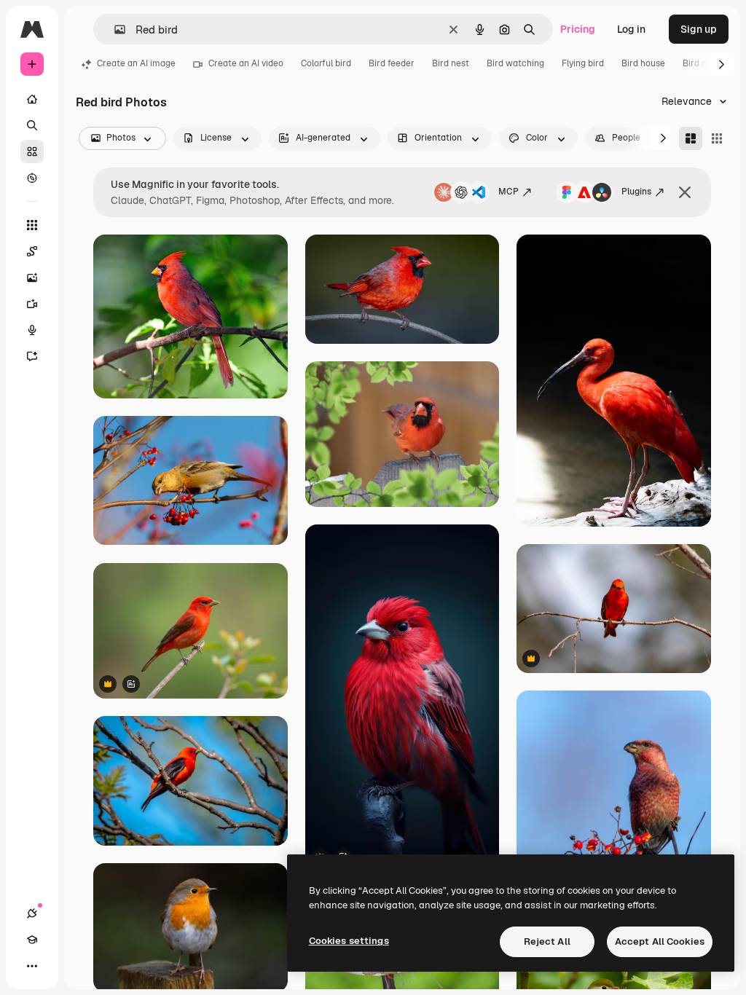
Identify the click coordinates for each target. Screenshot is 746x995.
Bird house (643, 63)
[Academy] (32, 939)
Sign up (698, 29)
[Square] (717, 138)
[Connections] (32, 913)
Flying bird (583, 63)
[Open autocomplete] (114, 29)
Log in (631, 29)
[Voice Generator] (32, 330)
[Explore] (32, 177)
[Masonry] (690, 138)
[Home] (32, 99)
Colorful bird (326, 63)
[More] (32, 966)
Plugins (636, 191)
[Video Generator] (32, 303)
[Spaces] (32, 251)
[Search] (32, 125)
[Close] (685, 192)
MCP (508, 191)
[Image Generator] (32, 277)
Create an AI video (245, 63)
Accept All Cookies (659, 941)
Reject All (547, 941)
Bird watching (515, 63)
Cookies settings (349, 941)
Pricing (577, 29)
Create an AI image (136, 63)
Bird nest (450, 63)
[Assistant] (32, 356)
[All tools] (32, 225)
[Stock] (32, 151)
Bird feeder (392, 63)
